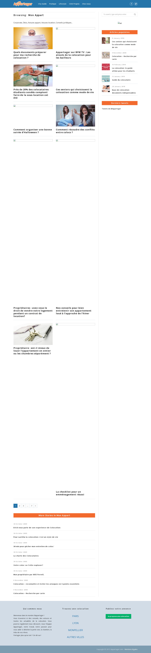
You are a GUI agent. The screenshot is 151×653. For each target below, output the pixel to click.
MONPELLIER (75, 630)
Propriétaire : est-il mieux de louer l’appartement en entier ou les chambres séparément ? (32, 351)
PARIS (75, 616)
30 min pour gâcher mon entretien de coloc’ (33, 546)
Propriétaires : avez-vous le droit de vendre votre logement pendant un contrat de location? (33, 312)
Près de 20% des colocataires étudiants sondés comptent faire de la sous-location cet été (31, 93)
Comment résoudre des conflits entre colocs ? (75, 131)
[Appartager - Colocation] (22, 4)
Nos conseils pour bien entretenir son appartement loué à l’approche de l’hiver (73, 311)
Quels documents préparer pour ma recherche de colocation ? (29, 55)
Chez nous (86, 4)
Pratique (52, 4)
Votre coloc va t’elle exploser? (28, 565)
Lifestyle (62, 4)
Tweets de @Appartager (111, 109)
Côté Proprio (74, 4)
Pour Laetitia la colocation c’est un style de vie (35, 537)
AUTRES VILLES (75, 637)
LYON (75, 623)
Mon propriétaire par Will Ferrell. (28, 575)
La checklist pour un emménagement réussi (70, 493)
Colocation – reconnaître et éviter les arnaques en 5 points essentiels (46, 584)
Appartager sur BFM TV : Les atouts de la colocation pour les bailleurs (73, 55)
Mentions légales (131, 649)
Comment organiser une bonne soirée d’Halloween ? (32, 131)
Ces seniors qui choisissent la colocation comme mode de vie (75, 91)
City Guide (42, 4)
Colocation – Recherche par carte (29, 593)
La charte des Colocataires (26, 556)
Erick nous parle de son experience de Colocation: (37, 528)
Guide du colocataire (121, 80)
